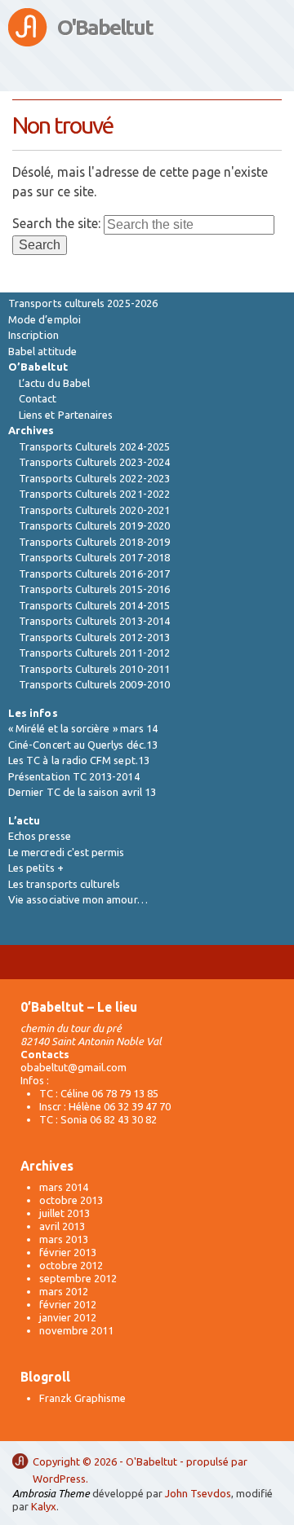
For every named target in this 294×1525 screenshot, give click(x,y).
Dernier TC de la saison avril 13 (82, 792)
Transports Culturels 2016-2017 (94, 573)
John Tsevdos (198, 1493)
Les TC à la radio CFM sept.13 (78, 760)
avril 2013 (62, 1226)
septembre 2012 (78, 1278)
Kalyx (43, 1506)
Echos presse (39, 836)
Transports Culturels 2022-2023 (94, 478)
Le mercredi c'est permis (66, 852)
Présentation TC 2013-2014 (74, 776)
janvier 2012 (67, 1317)
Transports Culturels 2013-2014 (94, 620)
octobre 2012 (71, 1265)
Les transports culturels (64, 884)
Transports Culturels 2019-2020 (94, 525)
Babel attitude (42, 351)
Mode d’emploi (44, 319)
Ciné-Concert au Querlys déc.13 (83, 744)
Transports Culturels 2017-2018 (94, 557)
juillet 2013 (64, 1213)
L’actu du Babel (54, 383)
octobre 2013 (71, 1200)
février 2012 (67, 1304)
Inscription (33, 335)
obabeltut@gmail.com (73, 1067)
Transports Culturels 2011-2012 (94, 652)
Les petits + (36, 867)
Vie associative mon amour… (78, 899)
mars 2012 (63, 1291)
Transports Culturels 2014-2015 (94, 605)
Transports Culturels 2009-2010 (94, 684)
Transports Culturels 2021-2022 (94, 493)
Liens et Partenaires (66, 414)
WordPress (59, 1478)
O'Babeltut (105, 27)
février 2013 (67, 1252)
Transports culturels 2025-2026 (83, 303)
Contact (37, 398)
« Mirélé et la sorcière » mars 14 (83, 728)
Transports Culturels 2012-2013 (94, 637)
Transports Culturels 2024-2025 (94, 446)
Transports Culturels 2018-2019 (94, 541)
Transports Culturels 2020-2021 (94, 510)
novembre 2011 (76, 1330)
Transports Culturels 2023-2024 (94, 462)
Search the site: (56, 223)
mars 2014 (63, 1187)
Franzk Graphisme (82, 1398)
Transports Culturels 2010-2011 (94, 669)
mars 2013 (63, 1239)
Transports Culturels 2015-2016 (94, 589)
